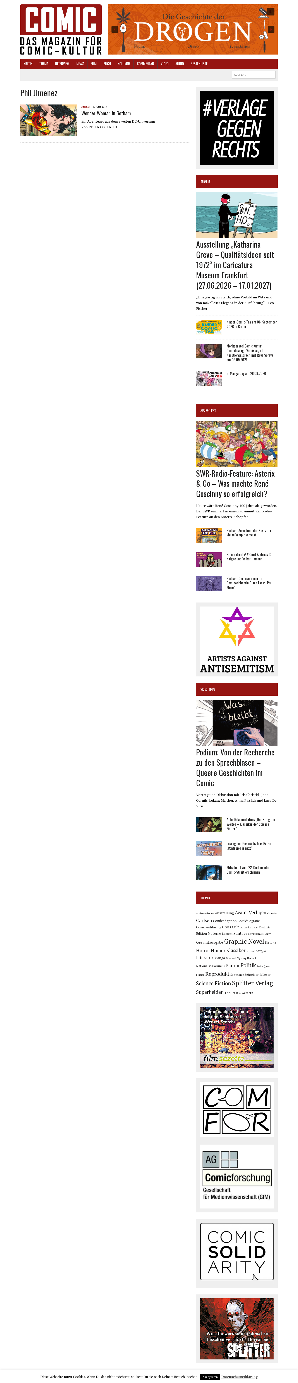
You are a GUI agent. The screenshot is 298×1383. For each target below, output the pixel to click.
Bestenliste (199, 63)
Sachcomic (237, 975)
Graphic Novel (244, 941)
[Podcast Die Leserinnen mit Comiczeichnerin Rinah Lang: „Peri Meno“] (209, 587)
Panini (233, 965)
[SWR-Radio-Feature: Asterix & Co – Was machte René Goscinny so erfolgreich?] (236, 464)
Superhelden (210, 992)
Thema (43, 63)
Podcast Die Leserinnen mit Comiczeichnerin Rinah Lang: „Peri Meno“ (249, 583)
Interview (62, 63)
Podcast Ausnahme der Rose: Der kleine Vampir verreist (249, 533)
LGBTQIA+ (260, 951)
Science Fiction (213, 983)
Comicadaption (225, 920)
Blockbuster (270, 913)
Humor (218, 950)
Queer (267, 966)
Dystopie (264, 927)
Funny (267, 933)
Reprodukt (217, 973)
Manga (219, 957)
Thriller (229, 993)
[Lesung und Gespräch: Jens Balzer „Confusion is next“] (209, 853)
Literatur (204, 957)
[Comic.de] (61, 29)
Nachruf (251, 958)
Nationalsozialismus (210, 966)
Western (247, 993)
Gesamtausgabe (209, 942)
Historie (270, 943)
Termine (205, 181)
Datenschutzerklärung (239, 1376)
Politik (248, 965)
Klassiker (236, 950)
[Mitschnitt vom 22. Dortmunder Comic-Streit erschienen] (209, 877)
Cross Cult (230, 927)
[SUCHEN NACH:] (254, 74)
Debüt (255, 927)
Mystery (241, 958)
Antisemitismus (205, 913)
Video (165, 63)
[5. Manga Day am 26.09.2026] (209, 383)
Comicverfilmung (208, 927)
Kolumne (124, 63)
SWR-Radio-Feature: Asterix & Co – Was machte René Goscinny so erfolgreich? (235, 483)
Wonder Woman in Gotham (106, 113)
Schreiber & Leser (258, 974)
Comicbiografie (249, 921)
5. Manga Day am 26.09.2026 (246, 373)
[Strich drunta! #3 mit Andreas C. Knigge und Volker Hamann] (209, 563)
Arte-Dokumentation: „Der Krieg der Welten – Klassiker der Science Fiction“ (251, 824)
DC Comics (245, 927)
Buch (107, 63)
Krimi (250, 951)
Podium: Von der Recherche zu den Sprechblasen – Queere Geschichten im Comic (235, 767)
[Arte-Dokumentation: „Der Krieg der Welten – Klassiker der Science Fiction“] (209, 829)
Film (94, 63)
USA (238, 992)
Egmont (227, 934)
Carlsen (204, 920)
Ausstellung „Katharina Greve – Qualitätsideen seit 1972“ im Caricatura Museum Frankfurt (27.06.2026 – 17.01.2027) (235, 264)
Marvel (231, 958)
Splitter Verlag (252, 983)
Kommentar (145, 63)
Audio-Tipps (208, 410)
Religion (200, 974)
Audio (179, 63)
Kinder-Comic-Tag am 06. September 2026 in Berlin (252, 324)
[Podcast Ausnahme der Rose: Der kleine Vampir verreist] (209, 539)
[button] (193, 29)
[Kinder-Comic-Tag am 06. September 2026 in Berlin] (209, 331)
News (80, 63)
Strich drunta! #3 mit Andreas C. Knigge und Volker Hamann (249, 557)
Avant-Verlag (248, 912)
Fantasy (240, 933)
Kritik (28, 63)
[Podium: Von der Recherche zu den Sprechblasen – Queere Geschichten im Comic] (236, 743)
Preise (260, 966)
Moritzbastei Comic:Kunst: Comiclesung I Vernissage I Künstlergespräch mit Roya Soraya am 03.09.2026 (250, 352)
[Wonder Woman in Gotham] (48, 133)
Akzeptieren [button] (210, 1377)
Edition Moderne (208, 933)
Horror (203, 950)
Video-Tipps (207, 689)
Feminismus (255, 933)
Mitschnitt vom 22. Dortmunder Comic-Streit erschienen (248, 870)
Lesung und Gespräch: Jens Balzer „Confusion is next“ (249, 846)
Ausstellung (224, 913)
